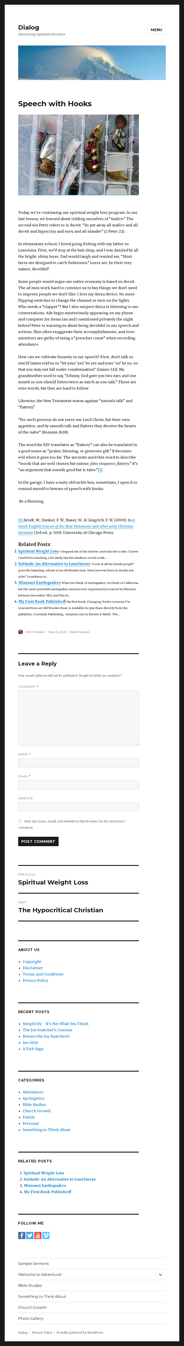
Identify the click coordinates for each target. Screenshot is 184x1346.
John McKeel (34, 632)
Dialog (28, 27)
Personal (31, 1123)
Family (29, 1117)
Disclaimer (33, 968)
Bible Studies (80, 632)
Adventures (33, 1092)
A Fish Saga (33, 1049)
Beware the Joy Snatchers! (46, 1036)
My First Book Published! (42, 601)
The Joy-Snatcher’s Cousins (47, 1030)
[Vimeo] (46, 1235)
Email (24, 776)
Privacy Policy (35, 980)
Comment (28, 687)
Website (25, 798)
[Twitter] (29, 1235)
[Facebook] (21, 1235)
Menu (156, 30)
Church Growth (37, 1111)
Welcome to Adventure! (39, 1274)
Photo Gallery (30, 1318)
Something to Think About (46, 1129)
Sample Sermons (33, 1263)
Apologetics (33, 1098)
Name (24, 754)
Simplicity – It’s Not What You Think (56, 1023)
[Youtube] (38, 1235)
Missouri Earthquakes (39, 582)
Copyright (32, 961)
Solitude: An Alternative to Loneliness (54, 563)
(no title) (30, 1042)
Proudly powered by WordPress (80, 1333)
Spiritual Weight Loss (38, 551)
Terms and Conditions (43, 974)
